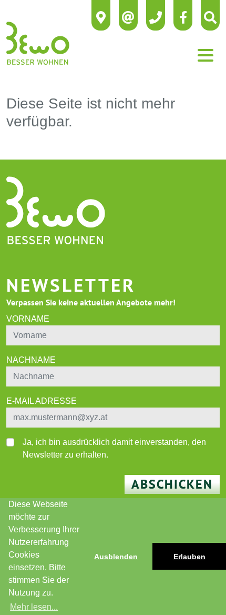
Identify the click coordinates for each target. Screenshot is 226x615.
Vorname (27, 318)
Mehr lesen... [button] (34, 606)
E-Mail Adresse (41, 400)
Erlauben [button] (189, 556)
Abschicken (172, 484)
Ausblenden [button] (116, 556)
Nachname (31, 359)
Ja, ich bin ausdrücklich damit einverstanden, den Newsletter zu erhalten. (114, 448)
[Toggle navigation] (205, 55)
